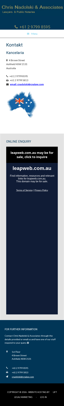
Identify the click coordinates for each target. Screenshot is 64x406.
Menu (34, 33)
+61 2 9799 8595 (35, 27)
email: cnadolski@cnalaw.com (27, 84)
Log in (43, 397)
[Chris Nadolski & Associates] (32, 9)
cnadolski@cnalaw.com (23, 376)
